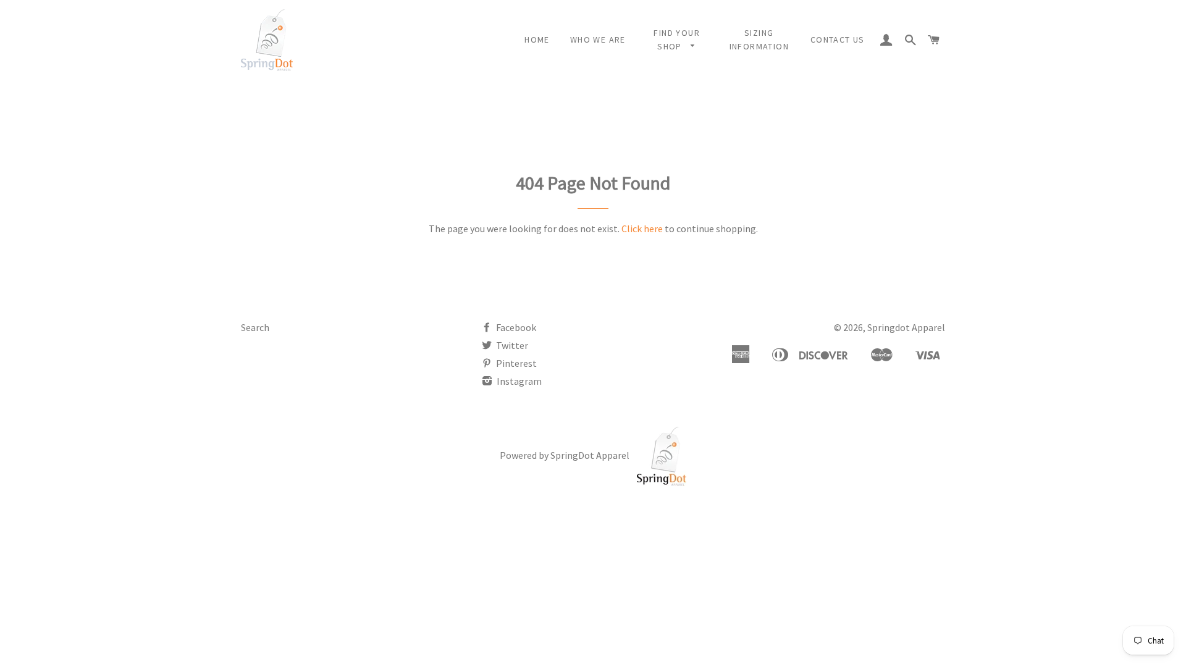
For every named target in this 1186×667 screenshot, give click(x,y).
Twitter (511, 345)
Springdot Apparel (906, 327)
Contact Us (837, 39)
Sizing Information (759, 39)
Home (537, 39)
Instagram (518, 381)
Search (255, 327)
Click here (642, 228)
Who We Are (598, 39)
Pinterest (515, 363)
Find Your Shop (677, 39)
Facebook (515, 327)
